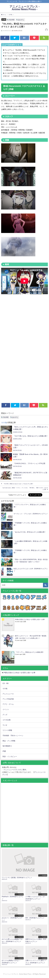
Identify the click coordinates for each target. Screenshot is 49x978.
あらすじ (21, 19)
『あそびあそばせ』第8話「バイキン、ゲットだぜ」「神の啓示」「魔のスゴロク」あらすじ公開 (25, 488)
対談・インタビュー (10, 756)
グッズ (5, 714)
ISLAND (11, 19)
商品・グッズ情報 (9, 741)
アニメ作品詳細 (8, 699)
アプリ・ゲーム (8, 704)
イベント (6, 709)
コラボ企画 (6, 720)
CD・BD (6, 683)
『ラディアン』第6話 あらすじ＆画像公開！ (29, 652)
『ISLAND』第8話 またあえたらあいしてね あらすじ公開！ (18, 483)
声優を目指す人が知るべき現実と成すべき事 (30, 619)
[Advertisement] (24, 323)
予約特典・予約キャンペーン (13, 735)
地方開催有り (7, 746)
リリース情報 (7, 730)
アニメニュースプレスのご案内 (15, 769)
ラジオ (5, 725)
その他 (3, 19)
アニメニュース (8, 694)
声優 (4, 751)
